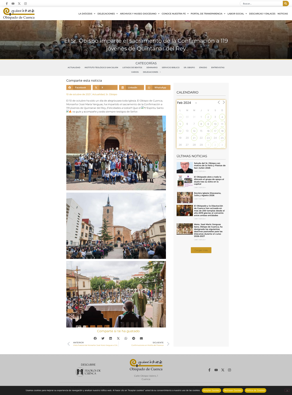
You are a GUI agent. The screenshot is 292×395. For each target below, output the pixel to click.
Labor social (236, 13)
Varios (135, 72)
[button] (78, 87)
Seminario (152, 67)
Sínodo (203, 67)
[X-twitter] (19, 3)
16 (208, 130)
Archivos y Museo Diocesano (138, 13)
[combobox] (261, 3)
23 (208, 137)
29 (180, 117)
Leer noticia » (200, 171)
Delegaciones (106, 13)
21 (194, 137)
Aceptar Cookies (211, 390)
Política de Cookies (255, 390)
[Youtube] (13, 3)
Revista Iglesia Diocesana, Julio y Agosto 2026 (207, 194)
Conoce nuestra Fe (174, 13)
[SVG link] (88, 372)
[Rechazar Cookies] (287, 390)
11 (222, 123)
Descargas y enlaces (262, 13)
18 (222, 130)
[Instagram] (25, 3)
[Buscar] (286, 3)
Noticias (283, 13)
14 (194, 130)
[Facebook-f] (6, 3)
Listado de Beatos (132, 67)
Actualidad (74, 67)
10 (215, 123)
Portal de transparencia (206, 13)
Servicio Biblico (170, 67)
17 (215, 130)
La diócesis (85, 13)
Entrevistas (217, 67)
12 (180, 130)
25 (222, 137)
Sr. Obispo (189, 67)
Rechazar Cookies (233, 390)
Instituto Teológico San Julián (101, 67)
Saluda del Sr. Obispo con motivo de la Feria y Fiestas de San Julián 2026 (210, 165)
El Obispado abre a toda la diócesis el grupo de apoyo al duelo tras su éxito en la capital (209, 180)
